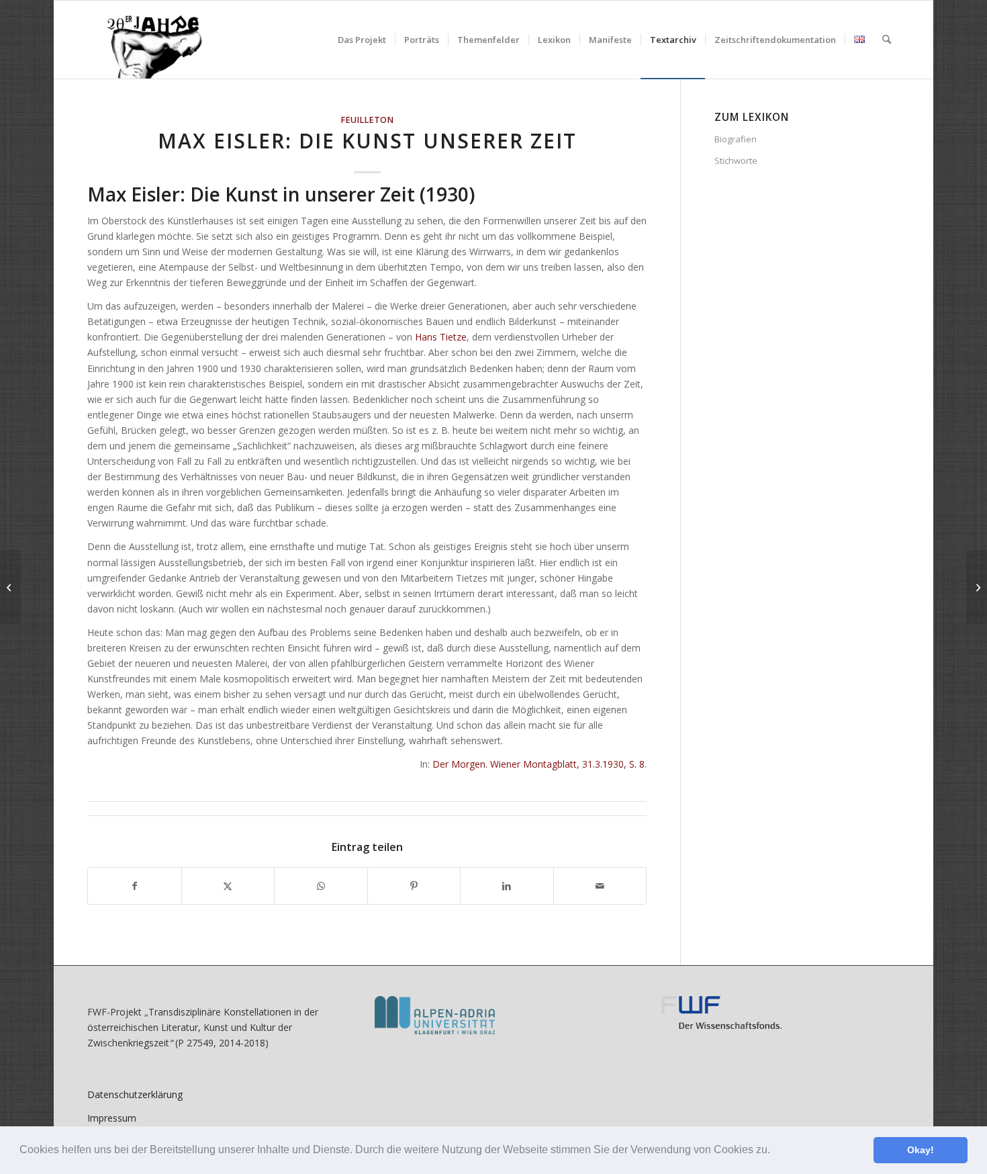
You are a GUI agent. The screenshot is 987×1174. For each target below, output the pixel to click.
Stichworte (735, 160)
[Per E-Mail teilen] (600, 886)
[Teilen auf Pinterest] (414, 886)
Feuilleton (366, 120)
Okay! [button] (920, 1149)
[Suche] (887, 40)
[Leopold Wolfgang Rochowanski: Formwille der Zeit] (10, 587)
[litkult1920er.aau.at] (147, 40)
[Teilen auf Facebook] (134, 886)
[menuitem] (362, 40)
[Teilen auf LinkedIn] (507, 886)
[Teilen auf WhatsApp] (321, 886)
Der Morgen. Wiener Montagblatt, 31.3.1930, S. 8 (538, 764)
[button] (775, 1151)
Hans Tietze (441, 336)
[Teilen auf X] (228, 886)
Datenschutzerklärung (135, 1094)
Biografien (735, 139)
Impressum (111, 1118)
